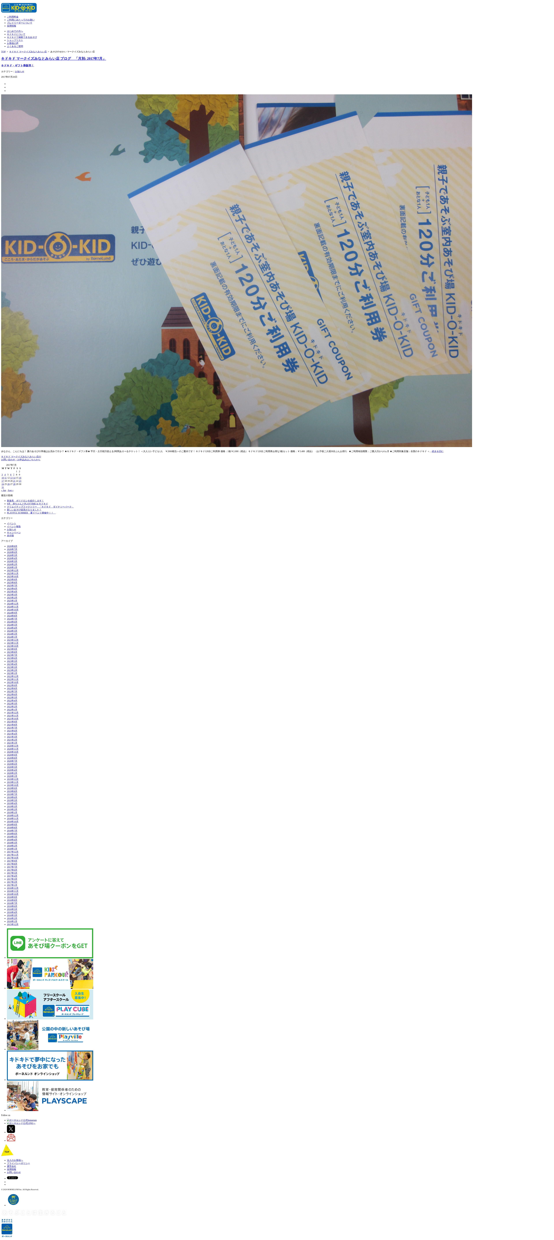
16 (20, 478)
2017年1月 (12, 885)
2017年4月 (12, 876)
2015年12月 (12, 924)
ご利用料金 (12, 17)
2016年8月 (12, 900)
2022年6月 (12, 694)
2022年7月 (12, 691)
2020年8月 (12, 758)
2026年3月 (12, 561)
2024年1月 (12, 637)
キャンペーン (14, 532)
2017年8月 (12, 864)
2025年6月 (12, 588)
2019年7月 (12, 794)
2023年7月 (12, 655)
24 (3, 484)
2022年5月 (12, 697)
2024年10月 (12, 610)
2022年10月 (12, 682)
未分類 (10, 535)
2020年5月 (12, 767)
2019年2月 (12, 809)
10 (3, 478)
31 (3, 487)
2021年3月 (12, 737)
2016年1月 (12, 921)
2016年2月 (12, 918)
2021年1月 (12, 743)
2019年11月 (12, 782)
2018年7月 (12, 830)
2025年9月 (12, 579)
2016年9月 (12, 897)
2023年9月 (12, 649)
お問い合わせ (14, 1172)
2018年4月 (12, 839)
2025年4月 (12, 591)
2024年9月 (12, 613)
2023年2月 (12, 670)
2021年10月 (12, 718)
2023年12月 (12, 640)
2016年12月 (12, 888)
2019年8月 (12, 791)
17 (3, 481)
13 (11, 478)
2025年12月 (12, 570)
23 (20, 481)
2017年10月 (12, 858)
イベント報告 (14, 526)
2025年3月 (12, 594)
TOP (3, 51)
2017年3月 (12, 879)
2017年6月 (12, 870)
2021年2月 (12, 740)
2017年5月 (12, 873)
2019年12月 (12, 779)
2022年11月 (12, 679)
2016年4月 (12, 912)
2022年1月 (12, 709)
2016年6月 (12, 906)
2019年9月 (12, 788)
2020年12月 (12, 746)
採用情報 (11, 26)
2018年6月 (12, 833)
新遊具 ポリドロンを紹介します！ (25, 500)
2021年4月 (12, 734)
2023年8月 (12, 652)
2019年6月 (12, 797)
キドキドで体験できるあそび (22, 37)
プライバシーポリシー (18, 1163)
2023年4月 (12, 664)
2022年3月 (12, 703)
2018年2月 (12, 846)
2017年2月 (12, 882)
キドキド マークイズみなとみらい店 (28, 51)
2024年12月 (12, 603)
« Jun (3, 490)
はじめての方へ (15, 31)
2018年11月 (12, 818)
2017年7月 (12, 867)
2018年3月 (12, 843)
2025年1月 (12, 600)
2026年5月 (12, 555)
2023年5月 (12, 661)
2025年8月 (12, 582)
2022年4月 (12, 700)
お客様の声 (12, 43)
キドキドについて (16, 34)
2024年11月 (12, 607)
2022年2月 (12, 706)
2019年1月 (12, 812)
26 (8, 484)
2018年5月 (12, 836)
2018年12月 (12, 815)
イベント (11, 523)
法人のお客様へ (15, 1160)
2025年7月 (12, 585)
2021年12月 (12, 712)
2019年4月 (12, 803)
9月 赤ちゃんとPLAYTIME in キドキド (27, 504)
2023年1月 (12, 673)
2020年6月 (12, 764)
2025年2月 (12, 597)
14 (14, 478)
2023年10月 (12, 646)
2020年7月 (12, 761)
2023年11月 (12, 643)
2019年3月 (12, 806)
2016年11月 (12, 891)
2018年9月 (12, 824)
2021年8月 (12, 725)
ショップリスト (15, 40)
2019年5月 (12, 800)
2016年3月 (12, 915)
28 (14, 484)
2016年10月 (12, 894)
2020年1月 (12, 776)
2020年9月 (12, 755)
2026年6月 (12, 552)
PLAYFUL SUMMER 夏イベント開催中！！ (31, 513)
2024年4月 (12, 628)
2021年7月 (12, 728)
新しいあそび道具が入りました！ (24, 510)
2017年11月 (12, 855)
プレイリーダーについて (19, 23)
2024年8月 (12, 616)
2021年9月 (12, 721)
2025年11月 (12, 573)
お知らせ (19, 71)
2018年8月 (12, 827)
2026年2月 (12, 564)
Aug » (10, 490)
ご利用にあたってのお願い (21, 20)
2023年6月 (12, 658)
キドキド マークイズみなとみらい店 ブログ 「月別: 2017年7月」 (53, 58)
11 (5, 478)
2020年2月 (12, 773)
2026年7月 (12, 549)
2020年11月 (12, 749)
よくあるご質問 (15, 46)
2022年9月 (12, 685)
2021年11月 (12, 715)
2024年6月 (12, 622)
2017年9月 (12, 861)
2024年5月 (12, 625)
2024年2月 (12, 634)
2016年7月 (12, 903)
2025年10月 (12, 576)
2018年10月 (12, 821)
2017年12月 (12, 852)
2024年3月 (12, 631)
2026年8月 (12, 546)
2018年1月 (12, 849)
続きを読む (437, 451)
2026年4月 (12, 558)
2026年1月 (12, 567)
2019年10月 (12, 785)
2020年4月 (12, 770)
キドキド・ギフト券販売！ (17, 65)
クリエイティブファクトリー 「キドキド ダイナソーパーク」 (40, 507)
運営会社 (11, 1166)
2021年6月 (12, 731)
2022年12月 (12, 676)
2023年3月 (12, 667)
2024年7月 (12, 619)
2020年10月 (12, 752)
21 (14, 481)
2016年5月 (12, 909)
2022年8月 (12, 688)
